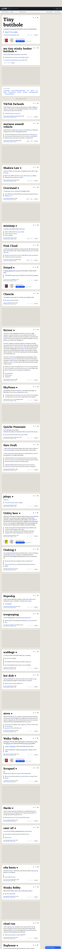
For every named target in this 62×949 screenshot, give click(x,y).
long (19, 271)
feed (27, 679)
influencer (25, 743)
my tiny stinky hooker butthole (9, 60)
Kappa (4, 345)
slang (14, 716)
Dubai (21, 175)
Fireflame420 (12, 35)
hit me (10, 300)
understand (7, 191)
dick (22, 54)
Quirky (4, 430)
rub (31, 891)
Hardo (4, 820)
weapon (11, 297)
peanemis (15, 434)
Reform (19, 171)
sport (24, 453)
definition (8, 743)
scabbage (5, 667)
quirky (27, 432)
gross (29, 661)
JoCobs (9, 667)
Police (4, 553)
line (28, 134)
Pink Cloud (5, 259)
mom (7, 300)
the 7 (9, 196)
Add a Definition (49, 11)
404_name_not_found (12, 399)
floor (7, 778)
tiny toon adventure (9, 94)
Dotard (4, 279)
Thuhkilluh (8, 820)
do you (12, 233)
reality (7, 252)
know (15, 233)
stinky (8, 54)
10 (6, 604)
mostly (10, 229)
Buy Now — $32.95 (20, 41)
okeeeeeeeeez (10, 840)
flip (31, 297)
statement (17, 191)
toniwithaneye (11, 259)
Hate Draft (5, 469)
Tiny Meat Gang (12, 92)
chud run (4, 937)
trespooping (5, 625)
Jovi (9, 872)
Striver (4, 379)
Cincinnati (16, 460)
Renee (6, 32)
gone (13, 347)
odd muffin (11, 754)
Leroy (6, 194)
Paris (22, 395)
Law (13, 171)
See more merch (28, 41)
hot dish (4, 686)
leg (24, 665)
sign (5, 831)
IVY (29, 366)
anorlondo (11, 896)
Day (29, 136)
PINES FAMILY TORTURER (14, 116)
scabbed (6, 655)
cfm (11, 877)
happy (17, 255)
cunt (20, 728)
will (7, 813)
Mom (6, 665)
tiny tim (32, 90)
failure (22, 348)
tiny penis (25, 92)
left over (9, 773)
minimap (4, 238)
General (6, 728)
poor (16, 392)
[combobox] (32, 8)
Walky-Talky (5, 754)
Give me (6, 434)
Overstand (5, 198)
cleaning (16, 529)
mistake (6, 173)
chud (14, 930)
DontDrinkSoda (10, 568)
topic (12, 191)
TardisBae (9, 303)
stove (4, 730)
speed (11, 555)
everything (21, 229)
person (30, 250)
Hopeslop (5, 606)
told (13, 194)
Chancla (4, 303)
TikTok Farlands (6, 116)
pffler (9, 469)
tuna (8, 683)
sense (4, 272)
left (11, 466)
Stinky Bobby (5, 896)
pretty (15, 255)
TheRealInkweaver (12, 625)
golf (33, 518)
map (5, 229)
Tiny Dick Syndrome (33, 92)
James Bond (12, 502)
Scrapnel (5, 780)
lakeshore (10, 535)
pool (22, 529)
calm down (35, 275)
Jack (13, 817)
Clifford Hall (10, 686)
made (10, 776)
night (28, 930)
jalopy (4, 505)
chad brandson (10, 937)
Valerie (30, 743)
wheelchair (13, 746)
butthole (6, 29)
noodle (10, 683)
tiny (12, 32)
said (27, 721)
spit (25, 29)
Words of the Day (5, 11)
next (23, 617)
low (10, 110)
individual (10, 271)
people (30, 831)
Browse (11, 11)
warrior (35, 134)
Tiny (28, 90)
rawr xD (4, 840)
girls (35, 871)
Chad (15, 458)
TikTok (12, 113)
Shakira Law (5, 180)
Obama (10, 375)
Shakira (28, 175)
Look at (6, 877)
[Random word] (54, 8)
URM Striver (9, 379)
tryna (12, 935)
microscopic (14, 29)
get (17, 275)
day (28, 516)
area (9, 655)
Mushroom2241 (13, 437)
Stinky (11, 893)
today (21, 817)
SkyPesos (5, 399)
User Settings (57, 11)
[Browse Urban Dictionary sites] (5, 8)
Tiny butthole (5, 35)
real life (29, 601)
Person (7, 746)
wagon (17, 130)
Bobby (13, 893)
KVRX (14, 140)
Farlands (16, 113)
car (7, 499)
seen (33, 599)
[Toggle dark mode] (60, 9)
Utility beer (5, 535)
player (19, 232)
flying (25, 297)
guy (9, 255)
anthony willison (10, 730)
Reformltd (11, 180)
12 (3, 249)
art (16, 773)
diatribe (9, 879)
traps (14, 555)
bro (19, 113)
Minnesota (5, 679)
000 (33, 395)
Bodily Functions (22, 11)
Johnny (9, 564)
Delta (4, 390)
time (7, 109)
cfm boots (5, 879)
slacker (5, 338)
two (25, 831)
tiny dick (19, 92)
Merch (36, 35)
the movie (21, 434)
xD (28, 834)
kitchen (10, 726)
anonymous (9, 279)
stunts (16, 502)
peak (36, 432)
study (13, 358)
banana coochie (19, 60)
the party (22, 776)
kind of (30, 130)
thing (31, 620)
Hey (5, 893)
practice (18, 817)
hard (23, 392)
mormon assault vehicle (7, 140)
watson (8, 505)
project (18, 773)
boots (11, 871)
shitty (5, 499)
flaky (23, 655)
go (12, 834)
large (35, 679)
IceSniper (9, 780)
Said (33, 109)
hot (13, 683)
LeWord (9, 238)
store (13, 927)
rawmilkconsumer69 (11, 606)
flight (19, 395)
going (13, 275)
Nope (11, 531)
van (22, 130)
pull (8, 502)
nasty (28, 620)
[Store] (57, 9)
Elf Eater (10, 198)
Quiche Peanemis (6, 437)
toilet (17, 617)
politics (11, 362)
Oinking (4, 568)
